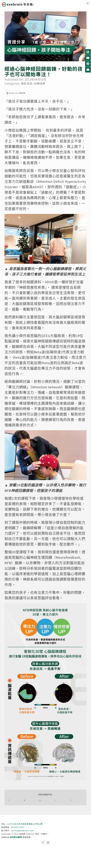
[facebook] (43, 843)
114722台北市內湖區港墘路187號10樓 (24, 823)
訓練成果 (39, 83)
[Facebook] (9, 800)
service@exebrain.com (22, 830)
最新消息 (26, 83)
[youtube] (48, 843)
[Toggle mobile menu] (89, 4)
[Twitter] (24, 800)
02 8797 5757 (17, 827)
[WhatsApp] (55, 800)
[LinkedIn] (40, 800)
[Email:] (71, 800)
